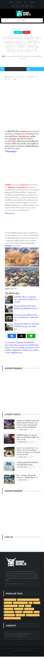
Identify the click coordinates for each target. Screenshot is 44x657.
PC (25, 2)
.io (30, 602)
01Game (37, 602)
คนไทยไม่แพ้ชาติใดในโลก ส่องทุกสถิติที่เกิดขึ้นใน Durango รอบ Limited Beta (26, 326)
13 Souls (18, 612)
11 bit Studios (18, 608)
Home (3, 56)
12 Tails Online (29, 608)
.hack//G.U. (8, 602)
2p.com (14, 289)
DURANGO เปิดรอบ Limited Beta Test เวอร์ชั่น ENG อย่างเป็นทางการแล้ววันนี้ (25, 299)
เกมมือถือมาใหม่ (26, 350)
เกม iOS (36, 347)
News (26, 32)
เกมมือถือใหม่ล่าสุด (16, 353)
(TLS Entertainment (10, 599)
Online (19, 2)
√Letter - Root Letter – (32, 615)
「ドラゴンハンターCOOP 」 (12, 618)
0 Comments (30, 77)
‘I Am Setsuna (20, 615)
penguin (21, 429)
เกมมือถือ (8, 350)
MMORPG (30, 342)
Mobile (11, 2)
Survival (21, 345)
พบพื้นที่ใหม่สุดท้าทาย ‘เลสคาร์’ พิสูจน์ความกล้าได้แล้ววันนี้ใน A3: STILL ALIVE (28, 437)
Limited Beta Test (21, 342)
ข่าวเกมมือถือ (20, 347)
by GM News (11, 77)
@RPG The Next (9, 615)
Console (32, 2)
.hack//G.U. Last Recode (20, 602)
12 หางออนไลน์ (9, 612)
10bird (21, 605)
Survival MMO (29, 345)
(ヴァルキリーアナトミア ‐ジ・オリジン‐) (28, 599)
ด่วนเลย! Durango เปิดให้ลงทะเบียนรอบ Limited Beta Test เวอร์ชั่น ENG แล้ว (26, 317)
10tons (28, 605)
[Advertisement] (22, 106)
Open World (14, 345)
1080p (36, 612)
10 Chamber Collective (10, 605)
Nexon (7, 345)
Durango (11, 342)
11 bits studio (8, 608)
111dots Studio (28, 612)
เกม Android (29, 347)
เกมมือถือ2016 (16, 350)
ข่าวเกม (12, 347)
